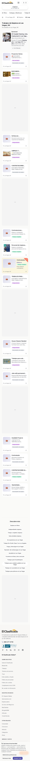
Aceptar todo (17, 758)
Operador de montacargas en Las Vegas (15, 550)
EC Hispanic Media (7, 696)
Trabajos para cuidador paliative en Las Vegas (15, 563)
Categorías (5, 732)
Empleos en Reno (15, 525)
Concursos (5, 726)
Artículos (4, 729)
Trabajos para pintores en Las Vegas (15, 571)
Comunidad (5, 723)
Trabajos (4, 668)
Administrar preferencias (9, 754)
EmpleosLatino (6, 701)
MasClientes (5, 707)
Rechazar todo (7, 758)
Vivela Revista (5, 716)
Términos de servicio (7, 671)
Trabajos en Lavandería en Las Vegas (15, 568)
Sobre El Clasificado (7, 662)
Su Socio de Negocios (8, 704)
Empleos (21, 17)
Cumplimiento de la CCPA (8, 685)
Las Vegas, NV (11, 17)
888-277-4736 (8, 642)
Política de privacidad (7, 679)
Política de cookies (7, 682)
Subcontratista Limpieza (15, 536)
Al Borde (4, 713)
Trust (3, 674)
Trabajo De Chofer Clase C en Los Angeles (15, 543)
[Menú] (25, 2)
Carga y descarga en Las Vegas (15, 546)
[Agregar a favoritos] (26, 66)
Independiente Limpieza (15, 529)
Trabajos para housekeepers (15, 559)
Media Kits (4, 665)
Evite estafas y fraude (7, 677)
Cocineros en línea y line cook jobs (15, 556)
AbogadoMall (5, 710)
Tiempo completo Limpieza (15, 532)
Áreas (3, 735)
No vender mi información (9, 688)
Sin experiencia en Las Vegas (15, 540)
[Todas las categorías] (18, 2)
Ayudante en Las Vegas (15, 553)
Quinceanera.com (6, 699)
